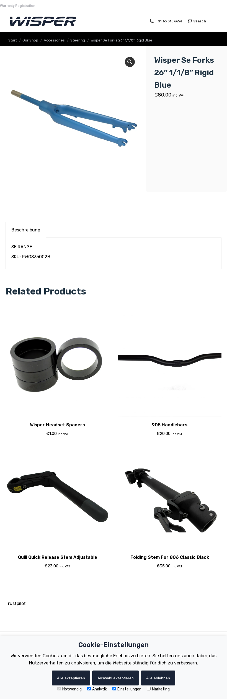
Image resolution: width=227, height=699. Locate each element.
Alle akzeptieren (71, 678)
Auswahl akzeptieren (115, 678)
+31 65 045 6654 (169, 21)
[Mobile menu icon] (215, 21)
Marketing (161, 689)
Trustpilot (16, 603)
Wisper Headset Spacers (57, 424)
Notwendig (72, 689)
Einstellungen (129, 689)
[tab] (26, 230)
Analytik (99, 689)
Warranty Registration (17, 6)
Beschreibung (25, 230)
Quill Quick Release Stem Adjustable (57, 557)
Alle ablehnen (158, 678)
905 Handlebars (169, 424)
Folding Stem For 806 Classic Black (169, 557)
